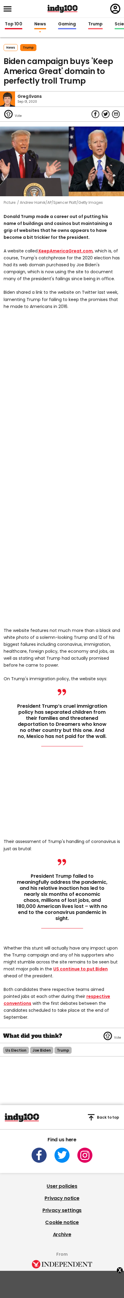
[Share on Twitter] (106, 114)
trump (28, 47)
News (40, 24)
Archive (62, 1234)
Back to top (108, 1117)
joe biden (42, 1050)
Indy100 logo (62, 8)
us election (15, 1050)
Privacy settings (62, 1210)
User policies (62, 1186)
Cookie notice (62, 1222)
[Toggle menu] (9, 9)
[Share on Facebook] (95, 114)
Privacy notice (62, 1198)
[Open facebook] (39, 1155)
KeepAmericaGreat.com (65, 251)
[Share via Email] (116, 114)
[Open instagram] (84, 1155)
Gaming (67, 24)
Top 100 (13, 24)
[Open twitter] (62, 1155)
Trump (95, 24)
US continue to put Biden (80, 969)
